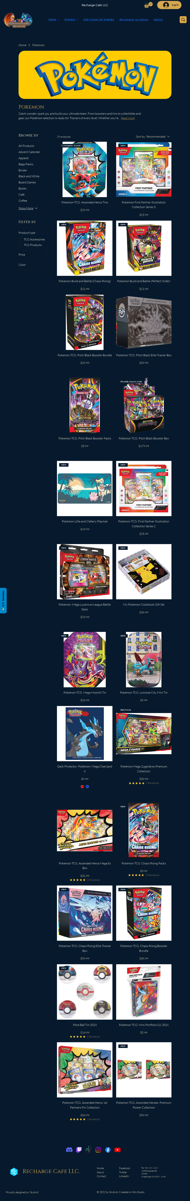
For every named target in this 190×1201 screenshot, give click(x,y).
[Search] (183, 20)
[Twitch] (79, 1149)
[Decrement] (60, 370)
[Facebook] (108, 1149)
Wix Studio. (138, 1192)
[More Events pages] (77, 20)
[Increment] (109, 370)
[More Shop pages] (58, 20)
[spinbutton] (84, 370)
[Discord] (69, 1149)
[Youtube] (117, 1149)
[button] (148, 5)
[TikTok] (88, 1149)
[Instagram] (98, 1149)
